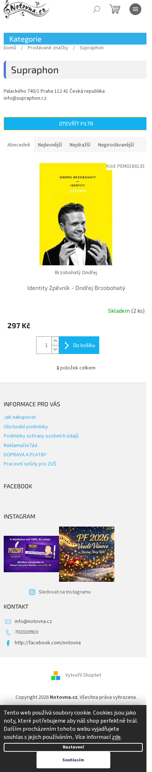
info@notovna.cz (33, 621)
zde (116, 737)
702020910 (26, 632)
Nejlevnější (50, 145)
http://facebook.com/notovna (48, 643)
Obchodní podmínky (26, 427)
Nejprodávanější (116, 145)
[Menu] (135, 9)
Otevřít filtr (76, 123)
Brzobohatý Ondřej (76, 272)
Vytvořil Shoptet (83, 675)
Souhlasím (73, 760)
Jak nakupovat (20, 417)
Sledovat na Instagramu (65, 592)
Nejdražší (80, 145)
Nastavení (73, 747)
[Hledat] (96, 9)
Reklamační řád (20, 445)
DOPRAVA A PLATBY (25, 454)
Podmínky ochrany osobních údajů (41, 436)
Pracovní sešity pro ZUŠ (30, 464)
